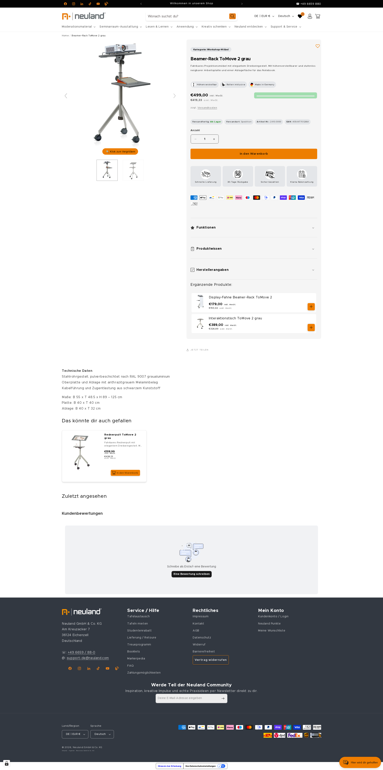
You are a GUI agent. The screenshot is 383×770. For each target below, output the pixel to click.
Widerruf (199, 644)
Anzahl (195, 130)
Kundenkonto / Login (273, 616)
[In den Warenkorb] (311, 306)
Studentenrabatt (139, 630)
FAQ (130, 665)
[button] (78, 27)
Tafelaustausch (138, 616)
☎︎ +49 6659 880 (308, 4)
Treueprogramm (139, 644)
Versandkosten (207, 107)
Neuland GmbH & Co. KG (87, 747)
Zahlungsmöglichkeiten (144, 672)
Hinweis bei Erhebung (169, 766)
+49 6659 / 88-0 (81, 652)
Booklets (133, 651)
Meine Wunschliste (271, 630)
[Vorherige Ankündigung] (141, 4)
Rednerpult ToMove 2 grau (120, 436)
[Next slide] (175, 96)
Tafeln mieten (137, 623)
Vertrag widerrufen (211, 659)
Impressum (200, 616)
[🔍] (120, 97)
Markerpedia (136, 658)
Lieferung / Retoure (141, 637)
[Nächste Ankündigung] (242, 4)
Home (65, 36)
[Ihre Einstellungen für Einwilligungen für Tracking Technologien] (6, 763)
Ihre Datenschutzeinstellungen (201, 766)
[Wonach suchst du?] (232, 16)
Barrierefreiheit (204, 651)
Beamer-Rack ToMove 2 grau (89, 36)
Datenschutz (202, 637)
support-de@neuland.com (88, 658)
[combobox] (191, 16)
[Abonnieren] (222, 698)
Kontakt (198, 623)
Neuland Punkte (269, 623)
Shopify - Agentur (68, 750)
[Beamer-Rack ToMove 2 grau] (107, 170)
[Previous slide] (66, 96)
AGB (196, 630)
